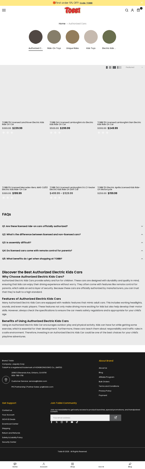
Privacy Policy (105, 390)
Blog (101, 372)
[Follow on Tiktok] (77, 422)
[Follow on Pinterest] (67, 422)
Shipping (6, 428)
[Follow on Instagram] (62, 422)
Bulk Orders (104, 381)
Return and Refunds (11, 433)
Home (62, 23)
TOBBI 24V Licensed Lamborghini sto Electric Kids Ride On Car (71, 123)
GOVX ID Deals (8, 419)
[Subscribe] (115, 418)
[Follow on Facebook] (51, 422)
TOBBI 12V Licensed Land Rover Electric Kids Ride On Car (23, 123)
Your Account (8, 414)
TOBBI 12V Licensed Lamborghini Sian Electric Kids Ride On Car (119, 123)
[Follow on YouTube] (72, 422)
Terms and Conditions (109, 386)
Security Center (9, 442)
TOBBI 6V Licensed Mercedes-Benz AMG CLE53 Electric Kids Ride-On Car (25, 188)
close (3, 3)
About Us (103, 368)
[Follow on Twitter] (57, 422)
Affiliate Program (106, 377)
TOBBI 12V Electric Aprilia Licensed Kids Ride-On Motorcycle (118, 188)
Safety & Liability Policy (12, 437)
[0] (138, 10)
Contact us (7, 410)
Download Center (10, 423)
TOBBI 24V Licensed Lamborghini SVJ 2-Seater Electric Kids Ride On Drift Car (72, 188)
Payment (103, 395)
